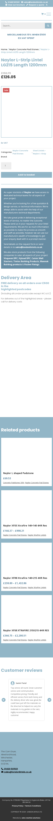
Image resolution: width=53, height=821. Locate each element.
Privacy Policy (17, 806)
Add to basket (26, 174)
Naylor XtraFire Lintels (37, 535)
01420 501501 (13, 2)
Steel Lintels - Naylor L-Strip (39, 152)
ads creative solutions (31, 818)
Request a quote (36, 5)
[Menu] (49, 14)
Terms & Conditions (33, 806)
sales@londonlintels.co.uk (35, 2)
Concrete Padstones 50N (13, 482)
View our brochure (16, 5)
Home (4, 49)
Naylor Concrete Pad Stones (24, 49)
